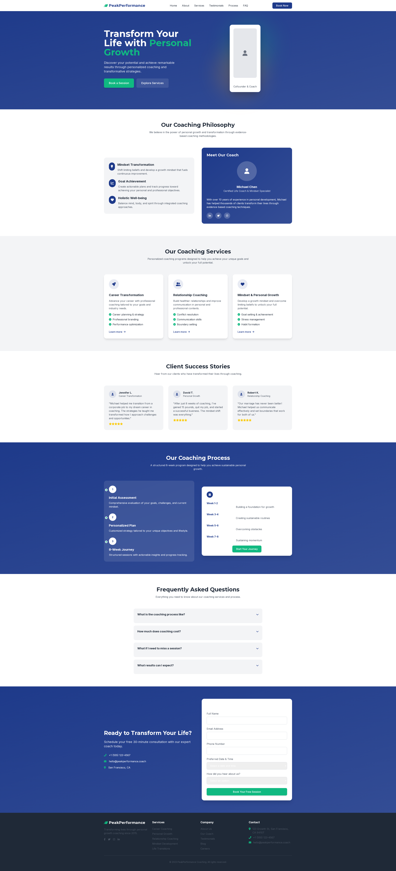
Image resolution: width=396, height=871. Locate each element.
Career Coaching (162, 828)
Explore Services (152, 83)
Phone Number (216, 743)
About (185, 5)
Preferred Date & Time (220, 759)
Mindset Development (165, 843)
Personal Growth (162, 833)
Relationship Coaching (165, 838)
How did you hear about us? (223, 773)
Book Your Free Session (247, 791)
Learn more (115, 331)
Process (233, 5)
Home (173, 5)
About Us (206, 828)
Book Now (282, 5)
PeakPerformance (127, 5)
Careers (205, 848)
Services (199, 5)
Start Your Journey (247, 548)
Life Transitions (161, 848)
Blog (203, 843)
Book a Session (119, 83)
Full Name (213, 713)
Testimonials (216, 5)
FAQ (245, 5)
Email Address (215, 728)
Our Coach (206, 833)
